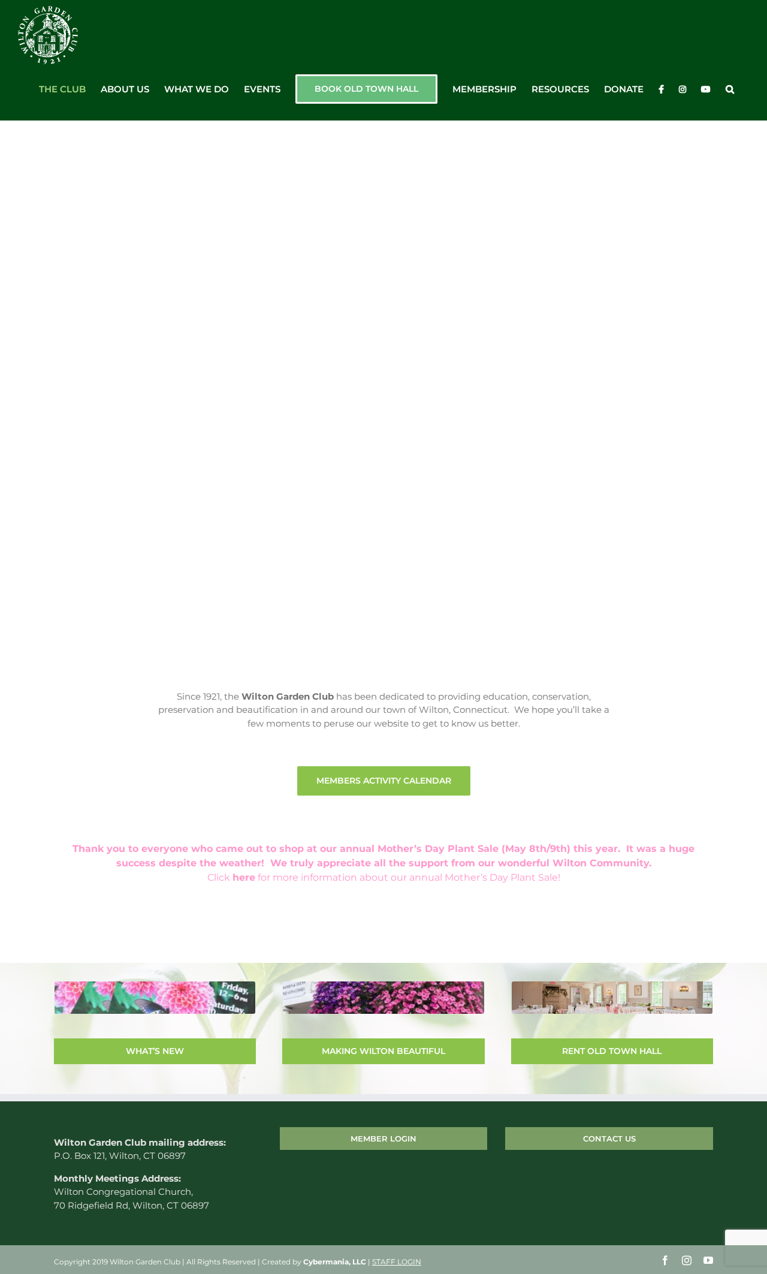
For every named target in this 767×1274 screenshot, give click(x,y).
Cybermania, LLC (334, 1261)
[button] (730, 89)
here (243, 877)
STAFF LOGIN (396, 1261)
